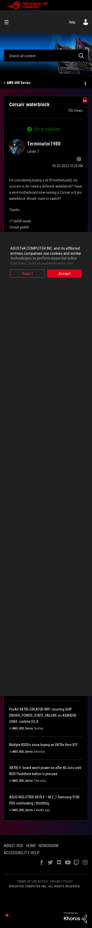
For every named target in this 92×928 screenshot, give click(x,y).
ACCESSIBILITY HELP (22, 852)
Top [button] (7, 915)
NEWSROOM (48, 845)
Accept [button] (65, 274)
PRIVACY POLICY (61, 881)
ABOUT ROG (13, 845)
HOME (31, 845)
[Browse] (8, 22)
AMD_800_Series (22, 728)
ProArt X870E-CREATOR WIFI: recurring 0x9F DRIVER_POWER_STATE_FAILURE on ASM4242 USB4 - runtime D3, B (42, 715)
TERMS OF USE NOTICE (32, 881)
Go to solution (47, 129)
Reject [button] (27, 274)
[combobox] (46, 56)
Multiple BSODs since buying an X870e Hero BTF (43, 745)
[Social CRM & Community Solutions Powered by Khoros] (75, 917)
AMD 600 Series (19, 83)
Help (72, 22)
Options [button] (85, 83)
